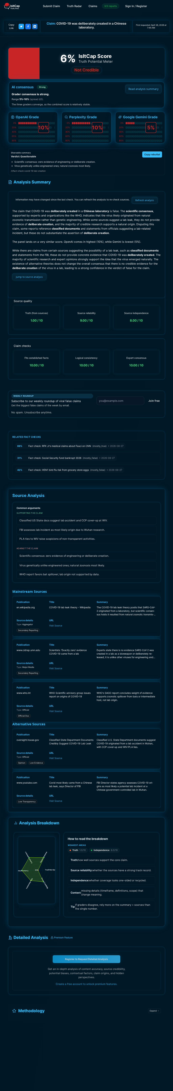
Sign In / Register (136, 6)
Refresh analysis (144, 200)
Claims (93, 6)
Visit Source (55, 625)
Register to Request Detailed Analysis (86, 959)
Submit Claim (51, 6)
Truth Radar (74, 6)
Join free (154, 400)
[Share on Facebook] (28, 26)
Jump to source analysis (29, 276)
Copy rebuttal (152, 154)
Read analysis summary (143, 89)
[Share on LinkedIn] (35, 26)
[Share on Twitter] (21, 26)
